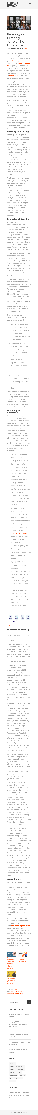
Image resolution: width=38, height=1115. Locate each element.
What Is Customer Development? (22, 959)
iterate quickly (15, 76)
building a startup (19, 61)
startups (21, 994)
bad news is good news (20, 926)
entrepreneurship (12, 994)
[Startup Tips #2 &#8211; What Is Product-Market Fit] (11, 974)
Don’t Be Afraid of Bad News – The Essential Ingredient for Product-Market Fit (11, 963)
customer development (20, 533)
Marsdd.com (13, 626)
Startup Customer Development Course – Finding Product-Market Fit (19, 1095)
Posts (15, 989)
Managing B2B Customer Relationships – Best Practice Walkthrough (18, 1024)
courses (12, 1063)
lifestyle (22, 1075)
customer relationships (16, 1069)
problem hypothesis (16, 1078)
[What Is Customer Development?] (22, 954)
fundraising (13, 1075)
